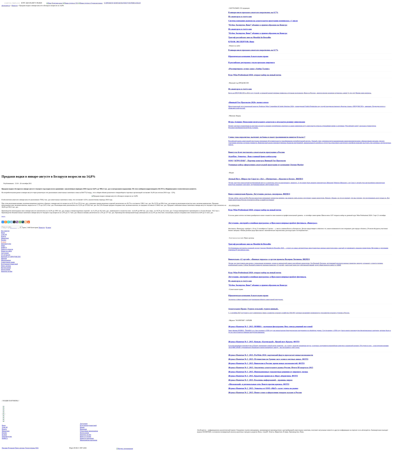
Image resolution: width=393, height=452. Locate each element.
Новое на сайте (6, 251)
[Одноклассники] (5, 222)
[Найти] (21, 227)
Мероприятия (6, 260)
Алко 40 (4, 234)
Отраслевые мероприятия (89, 431)
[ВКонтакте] (3, 222)
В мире (3, 242)
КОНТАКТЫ (118, 3)
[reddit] (28, 222)
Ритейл (3, 240)
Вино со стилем (85, 436)
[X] (14, 222)
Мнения (4, 258)
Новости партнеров (87, 438)
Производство (6, 244)
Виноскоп (83, 429)
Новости (42, 227)
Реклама (5, 448)
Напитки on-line (6, 271)
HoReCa (4, 247)
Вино (3, 233)
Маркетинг (5, 238)
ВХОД (125, 3)
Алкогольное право (8, 262)
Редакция (11, 448)
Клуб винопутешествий (9, 264)
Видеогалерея (6, 268)
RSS (37, 448)
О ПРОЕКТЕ (108, 3)
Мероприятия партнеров (88, 440)
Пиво (3, 245)
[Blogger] (25, 222)
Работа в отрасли (7, 249)
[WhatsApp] (20, 222)
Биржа (82, 427)
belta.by (3, 216)
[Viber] (17, 222)
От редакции (5, 255)
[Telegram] (11, 222)
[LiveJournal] (23, 222)
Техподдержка (30, 448)
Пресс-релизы (6, 266)
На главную (5, 231)
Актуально (5, 253)
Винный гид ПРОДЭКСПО (11, 256)
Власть (3, 236)
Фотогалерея (5, 269)
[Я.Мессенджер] (8, 222)
